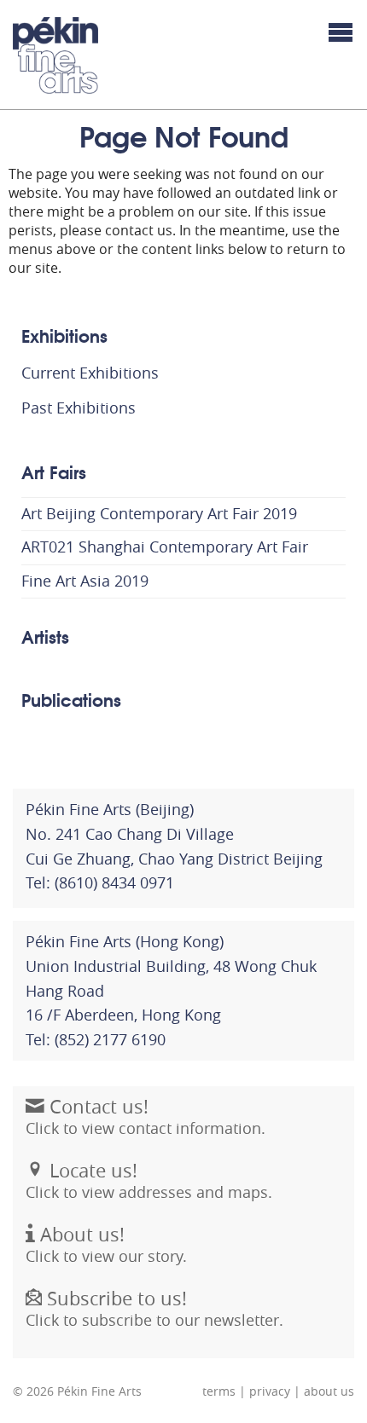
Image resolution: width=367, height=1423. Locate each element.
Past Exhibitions (78, 407)
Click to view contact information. (145, 1116)
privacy (269, 1391)
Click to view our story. (106, 1244)
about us (329, 1391)
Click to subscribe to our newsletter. (154, 1308)
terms (219, 1391)
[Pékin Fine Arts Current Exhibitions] (55, 55)
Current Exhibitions (90, 372)
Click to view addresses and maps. (149, 1180)
